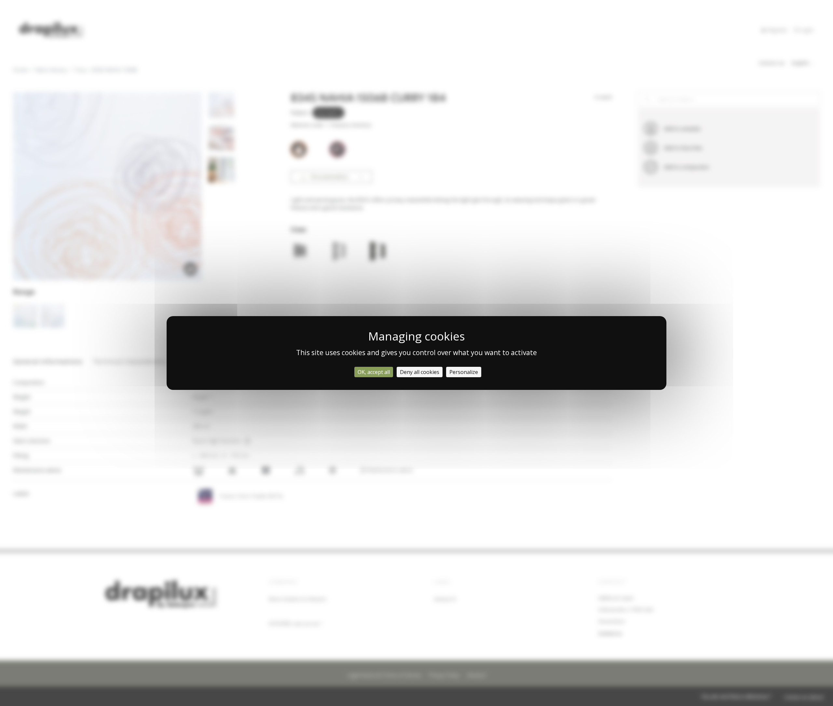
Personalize (463, 372)
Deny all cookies (419, 372)
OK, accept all (374, 372)
